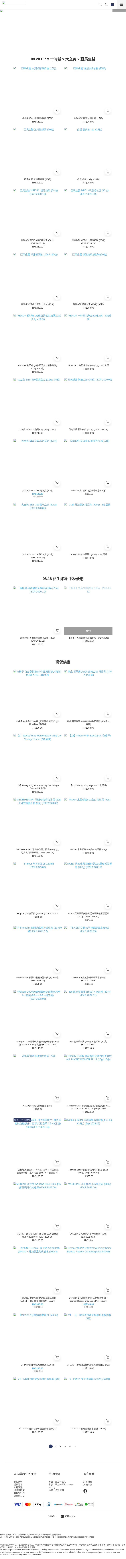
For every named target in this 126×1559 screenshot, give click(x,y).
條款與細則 (19, 1493)
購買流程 (18, 1484)
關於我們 (18, 1481)
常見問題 (18, 1487)
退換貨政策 (19, 1490)
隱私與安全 (19, 1496)
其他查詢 (87, 1484)
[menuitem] (51, 1446)
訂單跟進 (87, 1481)
